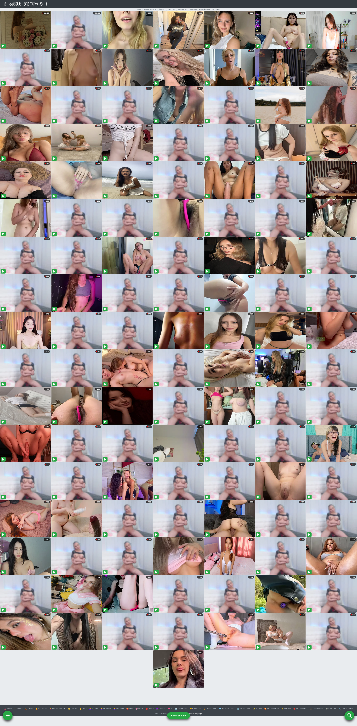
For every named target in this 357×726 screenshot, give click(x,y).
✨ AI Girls (257, 708)
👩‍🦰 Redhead (118, 708)
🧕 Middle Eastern (57, 708)
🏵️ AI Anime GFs (271, 708)
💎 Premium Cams (226, 708)
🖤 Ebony (18, 708)
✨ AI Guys (286, 708)
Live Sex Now (178, 715)
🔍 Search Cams (346, 708)
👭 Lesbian (161, 708)
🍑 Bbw (129, 708)
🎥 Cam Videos (316, 708)
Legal (200, 714)
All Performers (191, 714)
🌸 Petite (139, 708)
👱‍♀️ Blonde (93, 708)
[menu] (8, 715)
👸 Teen (83, 708)
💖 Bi (170, 708)
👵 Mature (72, 708)
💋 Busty (150, 708)
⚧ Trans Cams (209, 708)
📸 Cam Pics (331, 708)
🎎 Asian (8, 708)
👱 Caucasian (41, 708)
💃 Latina (29, 708)
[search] (349, 715)
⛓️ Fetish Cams (243, 708)
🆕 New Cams (181, 708)
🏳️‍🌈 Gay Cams (195, 708)
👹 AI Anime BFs (300, 708)
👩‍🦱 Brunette (105, 708)
